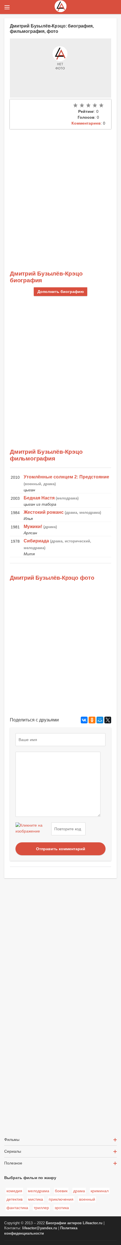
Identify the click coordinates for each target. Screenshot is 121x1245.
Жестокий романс (44, 512)
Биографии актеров (64, 1223)
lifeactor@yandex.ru (39, 1228)
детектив (14, 1199)
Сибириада (36, 540)
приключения (61, 1199)
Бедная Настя (39, 498)
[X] (107, 720)
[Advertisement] (60, 192)
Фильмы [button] (11, 1139)
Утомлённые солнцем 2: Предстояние (66, 476)
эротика (62, 1207)
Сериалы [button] (12, 1151)
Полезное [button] (13, 1163)
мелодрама (38, 1191)
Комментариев (86, 123)
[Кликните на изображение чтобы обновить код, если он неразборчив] (32, 828)
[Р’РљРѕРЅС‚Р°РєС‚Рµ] (84, 720)
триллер (41, 1207)
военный (87, 1199)
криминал (100, 1191)
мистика (35, 1199)
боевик (61, 1191)
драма (79, 1191)
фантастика (17, 1207)
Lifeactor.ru (92, 1223)
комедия (14, 1191)
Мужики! (33, 526)
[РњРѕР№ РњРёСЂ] (100, 720)
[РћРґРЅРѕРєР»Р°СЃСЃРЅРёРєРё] (92, 720)
